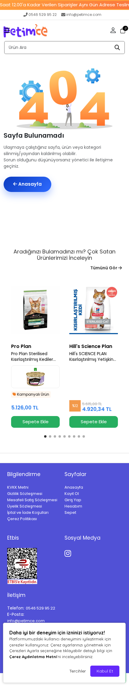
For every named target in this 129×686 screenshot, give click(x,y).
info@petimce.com (83, 14)
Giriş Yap (72, 500)
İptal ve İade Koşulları (28, 512)
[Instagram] (68, 552)
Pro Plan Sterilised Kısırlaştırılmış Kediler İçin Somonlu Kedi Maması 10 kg (32, 356)
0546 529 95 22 (42, 14)
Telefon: (15, 608)
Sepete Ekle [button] (35, 421)
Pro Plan (21, 346)
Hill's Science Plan (90, 346)
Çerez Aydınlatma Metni (33, 656)
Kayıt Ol (71, 493)
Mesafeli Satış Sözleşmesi (32, 500)
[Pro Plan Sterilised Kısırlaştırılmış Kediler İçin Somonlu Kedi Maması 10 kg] (35, 310)
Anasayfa (29, 184)
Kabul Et (105, 671)
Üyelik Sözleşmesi (24, 506)
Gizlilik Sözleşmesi (24, 493)
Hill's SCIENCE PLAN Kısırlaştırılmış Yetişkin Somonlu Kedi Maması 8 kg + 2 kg (92, 356)
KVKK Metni (17, 487)
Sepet (70, 512)
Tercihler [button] (77, 671)
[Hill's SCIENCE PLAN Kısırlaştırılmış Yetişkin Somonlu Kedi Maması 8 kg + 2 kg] (93, 310)
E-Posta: (15, 614)
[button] (7, 30)
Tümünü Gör (104, 268)
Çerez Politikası (22, 519)
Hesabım (73, 506)
